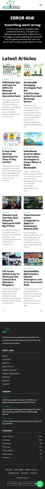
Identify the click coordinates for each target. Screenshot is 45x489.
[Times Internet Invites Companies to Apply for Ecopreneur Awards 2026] (33, 202)
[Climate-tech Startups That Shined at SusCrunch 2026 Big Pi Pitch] (11, 202)
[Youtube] (35, 484)
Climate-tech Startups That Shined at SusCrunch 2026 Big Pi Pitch (11, 220)
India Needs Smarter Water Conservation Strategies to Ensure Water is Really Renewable (32, 159)
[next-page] (41, 311)
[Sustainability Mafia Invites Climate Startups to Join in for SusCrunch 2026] (33, 259)
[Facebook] (10, 484)
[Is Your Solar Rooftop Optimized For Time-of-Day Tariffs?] (11, 139)
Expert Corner (7, 148)
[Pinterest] (25, 484)
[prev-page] (4, 311)
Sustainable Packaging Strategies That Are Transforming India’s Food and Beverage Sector (21, 412)
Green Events (7, 268)
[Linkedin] (20, 484)
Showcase (5, 212)
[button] (39, 484)
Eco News (5, 79)
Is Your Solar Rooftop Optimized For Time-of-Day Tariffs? (10, 157)
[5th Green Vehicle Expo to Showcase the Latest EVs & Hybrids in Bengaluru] (11, 259)
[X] (30, 484)
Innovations (28, 79)
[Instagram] (15, 484)
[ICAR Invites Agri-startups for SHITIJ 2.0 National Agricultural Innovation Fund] (11, 70)
